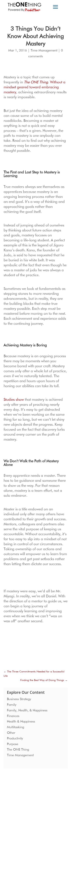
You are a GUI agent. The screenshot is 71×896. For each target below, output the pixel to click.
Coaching (12, 821)
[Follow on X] (29, 855)
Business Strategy (19, 699)
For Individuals (14, 815)
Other (11, 732)
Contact (41, 821)
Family (11, 704)
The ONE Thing (18, 749)
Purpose (12, 744)
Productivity (15, 738)
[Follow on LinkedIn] (36, 855)
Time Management (44, 50)
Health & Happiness (21, 721)
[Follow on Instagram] (9, 855)
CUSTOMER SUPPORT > (19, 866)
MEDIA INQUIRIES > (17, 836)
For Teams (12, 810)
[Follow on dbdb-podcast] (16, 855)
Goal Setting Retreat (17, 827)
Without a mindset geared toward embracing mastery (34, 87)
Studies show (14, 400)
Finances (13, 716)
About (40, 810)
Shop (39, 827)
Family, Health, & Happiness (27, 710)
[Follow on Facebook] (23, 855)
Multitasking (15, 727)
